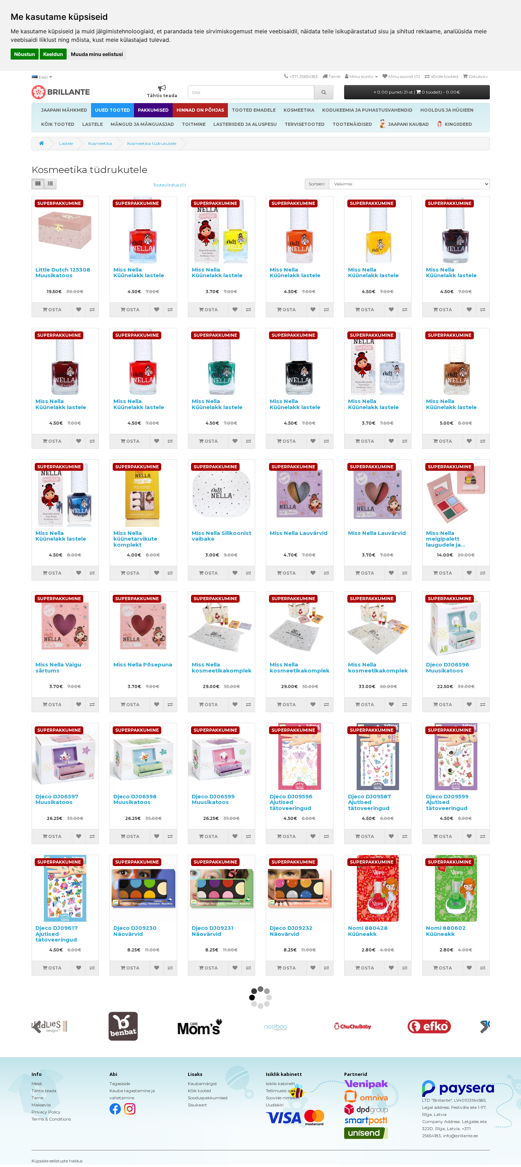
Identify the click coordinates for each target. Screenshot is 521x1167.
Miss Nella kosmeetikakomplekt (223, 667)
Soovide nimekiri (282, 1097)
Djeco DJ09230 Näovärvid (135, 931)
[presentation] (37, 1027)
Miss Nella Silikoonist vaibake (221, 536)
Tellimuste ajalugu (284, 1090)
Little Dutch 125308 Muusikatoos (62, 272)
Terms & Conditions (51, 1119)
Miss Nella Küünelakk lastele (138, 272)
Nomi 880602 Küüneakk (446, 931)
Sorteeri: (317, 183)
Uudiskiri (275, 1104)
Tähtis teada (44, 1090)
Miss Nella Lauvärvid (298, 533)
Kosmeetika (100, 143)
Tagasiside (120, 1083)
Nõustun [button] (24, 54)
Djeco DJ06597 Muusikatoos (56, 799)
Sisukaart (197, 1104)
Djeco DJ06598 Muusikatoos (135, 799)
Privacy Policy (46, 1112)
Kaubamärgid (202, 1083)
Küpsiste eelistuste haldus (57, 1160)
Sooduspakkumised (208, 1097)
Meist (37, 1083)
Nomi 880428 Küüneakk (368, 931)
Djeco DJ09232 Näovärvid (291, 931)
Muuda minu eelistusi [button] (97, 54)
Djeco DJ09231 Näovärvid (213, 931)
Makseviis (41, 1104)
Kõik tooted (199, 1090)
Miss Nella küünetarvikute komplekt (135, 539)
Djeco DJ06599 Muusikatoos (213, 799)
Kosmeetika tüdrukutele (151, 143)
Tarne (37, 1097)
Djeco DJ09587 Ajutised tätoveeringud (369, 802)
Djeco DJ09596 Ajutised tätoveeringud (291, 802)
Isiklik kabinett (280, 1083)
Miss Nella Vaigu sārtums (58, 667)
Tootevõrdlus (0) (169, 185)
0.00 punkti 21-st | (418, 92)
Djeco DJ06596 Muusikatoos (447, 667)
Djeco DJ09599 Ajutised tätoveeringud (447, 802)
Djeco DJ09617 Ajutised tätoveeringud (56, 934)
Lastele (66, 143)
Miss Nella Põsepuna (142, 664)
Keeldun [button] (53, 54)
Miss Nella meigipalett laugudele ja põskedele (443, 542)
